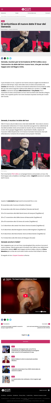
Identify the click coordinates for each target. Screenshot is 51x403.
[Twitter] (5, 58)
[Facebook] (2, 58)
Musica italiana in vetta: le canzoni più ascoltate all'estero (24, 359)
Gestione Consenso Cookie (40, 395)
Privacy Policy (22, 395)
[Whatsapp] (8, 58)
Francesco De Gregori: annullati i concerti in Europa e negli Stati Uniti (12, 327)
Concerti (47, 13)
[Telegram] (10, 58)
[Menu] (2, 9)
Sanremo (3, 13)
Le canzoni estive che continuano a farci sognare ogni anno (26, 379)
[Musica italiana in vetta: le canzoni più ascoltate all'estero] (6, 360)
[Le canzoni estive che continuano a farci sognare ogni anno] (6, 380)
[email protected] (24, 398)
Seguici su (24, 335)
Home (2, 16)
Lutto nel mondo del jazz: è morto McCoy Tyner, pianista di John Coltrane (38, 327)
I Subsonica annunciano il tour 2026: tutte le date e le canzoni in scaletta (25, 369)
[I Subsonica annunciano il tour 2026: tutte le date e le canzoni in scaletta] (6, 370)
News (5, 16)
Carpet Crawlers (18, 255)
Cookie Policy (29, 395)
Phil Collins (15, 174)
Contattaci (9, 395)
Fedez (16, 13)
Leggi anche (25, 341)
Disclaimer (15, 395)
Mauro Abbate (4, 29)
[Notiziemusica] (26, 9)
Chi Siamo (3, 395)
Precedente (6, 324)
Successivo (45, 324)
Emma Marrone (32, 13)
